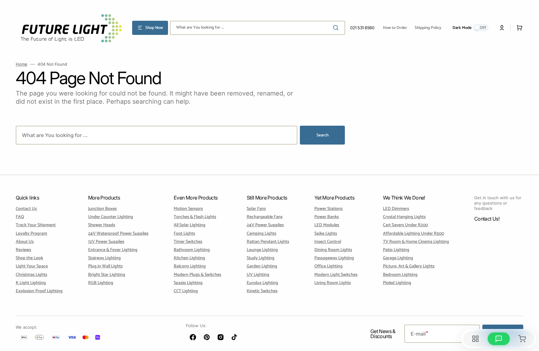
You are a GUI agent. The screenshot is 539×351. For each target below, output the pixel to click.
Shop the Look (29, 258)
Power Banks (326, 217)
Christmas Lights (31, 274)
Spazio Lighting (188, 283)
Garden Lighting (262, 266)
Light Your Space (32, 266)
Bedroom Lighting (400, 274)
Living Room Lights (332, 283)
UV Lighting (258, 274)
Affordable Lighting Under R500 (413, 233)
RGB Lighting (100, 283)
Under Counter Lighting (110, 217)
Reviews (23, 250)
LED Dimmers (396, 209)
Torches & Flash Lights (195, 217)
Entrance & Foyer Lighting (113, 250)
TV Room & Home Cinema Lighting (416, 241)
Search (322, 135)
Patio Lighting (396, 250)
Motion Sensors (188, 209)
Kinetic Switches (262, 291)
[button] (502, 28)
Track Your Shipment (36, 225)
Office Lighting (328, 266)
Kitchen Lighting (189, 258)
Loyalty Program (31, 233)
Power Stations (328, 209)
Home (21, 64)
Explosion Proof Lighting (39, 291)
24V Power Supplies (265, 225)
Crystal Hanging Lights (404, 217)
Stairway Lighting (104, 258)
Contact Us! (486, 219)
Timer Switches (188, 241)
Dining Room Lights (333, 250)
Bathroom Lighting (192, 250)
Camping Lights (261, 233)
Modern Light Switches (335, 274)
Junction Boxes (102, 209)
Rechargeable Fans (265, 217)
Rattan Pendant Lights (268, 241)
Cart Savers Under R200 (405, 225)
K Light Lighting (31, 283)
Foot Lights (184, 233)
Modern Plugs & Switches (197, 274)
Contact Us (26, 209)
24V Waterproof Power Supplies (118, 233)
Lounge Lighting (262, 250)
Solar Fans (256, 209)
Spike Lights (325, 233)
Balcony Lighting (190, 266)
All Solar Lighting (189, 225)
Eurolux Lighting (262, 283)
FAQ (20, 217)
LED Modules (326, 225)
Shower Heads (101, 225)
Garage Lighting (398, 258)
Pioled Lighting (397, 283)
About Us (25, 241)
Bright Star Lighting (106, 274)
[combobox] (257, 28)
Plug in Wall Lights (105, 266)
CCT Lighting (186, 291)
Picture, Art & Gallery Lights (409, 266)
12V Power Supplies (106, 241)
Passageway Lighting (334, 258)
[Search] (337, 28)
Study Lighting (260, 258)
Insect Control (327, 241)
